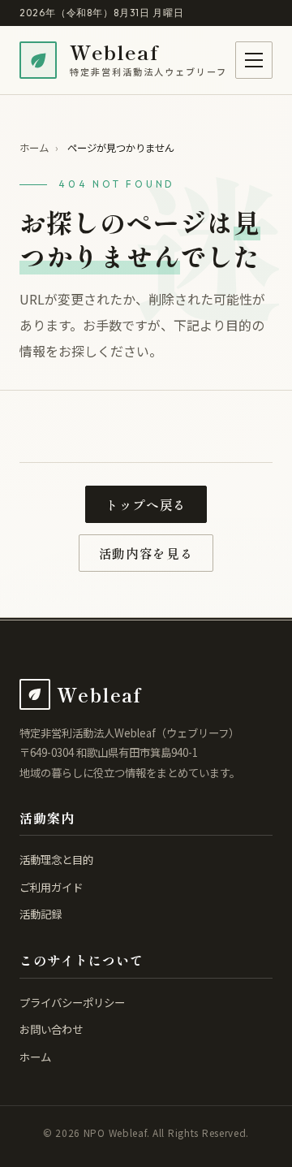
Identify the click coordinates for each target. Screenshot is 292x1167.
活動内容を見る (146, 553)
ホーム (34, 147)
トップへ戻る (146, 504)
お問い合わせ (51, 1029)
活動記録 (40, 914)
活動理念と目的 (56, 859)
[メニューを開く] (254, 60)
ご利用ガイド (51, 887)
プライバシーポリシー (72, 1002)
